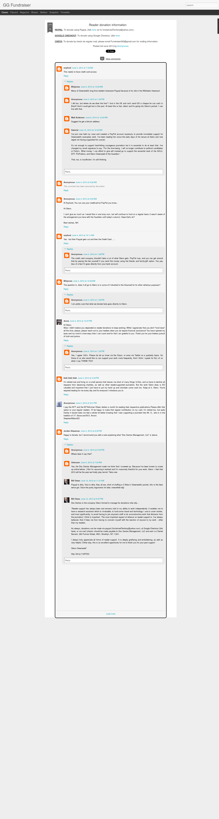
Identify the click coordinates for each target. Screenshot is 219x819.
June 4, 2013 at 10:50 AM (91, 86)
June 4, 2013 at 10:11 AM (83, 234)
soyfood (67, 67)
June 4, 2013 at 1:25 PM (93, 299)
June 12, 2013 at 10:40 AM (90, 129)
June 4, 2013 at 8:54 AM (85, 198)
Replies (69, 81)
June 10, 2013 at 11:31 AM (92, 480)
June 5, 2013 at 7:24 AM (90, 462)
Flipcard (14, 12)
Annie (66, 320)
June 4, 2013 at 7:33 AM (82, 67)
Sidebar (43, 12)
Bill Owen (75, 480)
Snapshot (53, 12)
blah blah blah (70, 377)
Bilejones (75, 86)
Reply (65, 75)
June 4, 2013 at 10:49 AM (84, 280)
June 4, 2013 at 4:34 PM (87, 377)
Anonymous (122, 45)
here (94, 29)
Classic (4, 12)
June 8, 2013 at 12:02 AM (96, 117)
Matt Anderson (77, 117)
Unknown (75, 462)
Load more (110, 613)
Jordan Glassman (71, 430)
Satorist (74, 129)
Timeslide (65, 12)
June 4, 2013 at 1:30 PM (93, 98)
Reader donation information (107, 25)
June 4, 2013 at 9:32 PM (93, 449)
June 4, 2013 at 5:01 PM (85, 402)
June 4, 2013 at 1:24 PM (93, 350)
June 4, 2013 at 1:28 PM (93, 253)
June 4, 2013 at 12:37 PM (81, 320)
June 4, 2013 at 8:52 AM (85, 181)
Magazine (24, 12)
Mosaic (34, 12)
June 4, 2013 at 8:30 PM (90, 430)
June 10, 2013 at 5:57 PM (92, 498)
